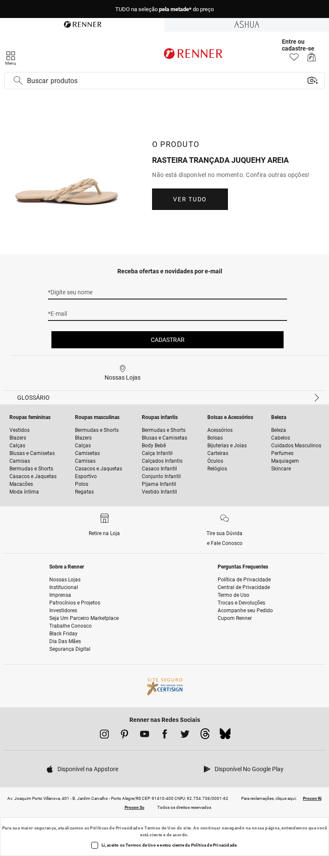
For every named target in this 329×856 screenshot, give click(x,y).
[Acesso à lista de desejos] (294, 59)
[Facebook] (164, 735)
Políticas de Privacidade (115, 828)
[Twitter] (184, 735)
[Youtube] (144, 735)
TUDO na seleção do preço (164, 9)
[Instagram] (104, 735)
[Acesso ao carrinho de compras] (311, 59)
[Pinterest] (124, 735)
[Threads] (205, 736)
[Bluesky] (225, 736)
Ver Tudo (189, 199)
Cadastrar (168, 339)
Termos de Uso (160, 828)
